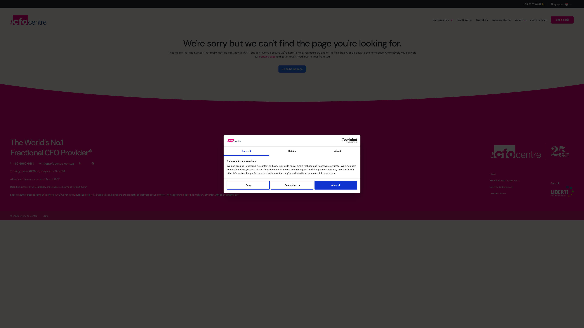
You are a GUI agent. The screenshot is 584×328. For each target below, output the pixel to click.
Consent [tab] (246, 151)
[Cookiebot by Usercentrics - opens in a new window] (343, 140)
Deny (248, 185)
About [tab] (337, 151)
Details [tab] (292, 151)
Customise (290, 185)
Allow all (335, 185)
